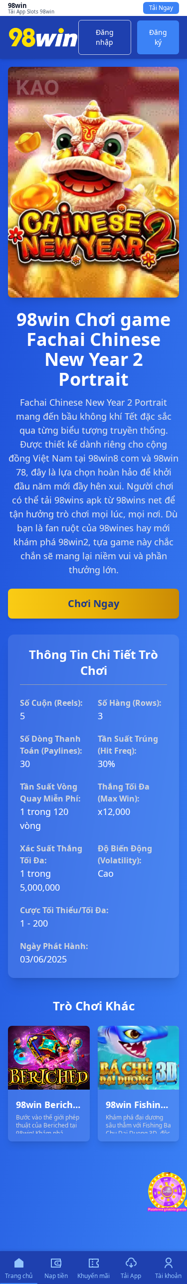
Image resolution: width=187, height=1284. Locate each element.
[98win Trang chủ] (43, 37)
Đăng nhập (105, 37)
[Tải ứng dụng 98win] (167, 1192)
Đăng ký (158, 37)
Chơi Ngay (93, 603)
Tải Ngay (161, 7)
